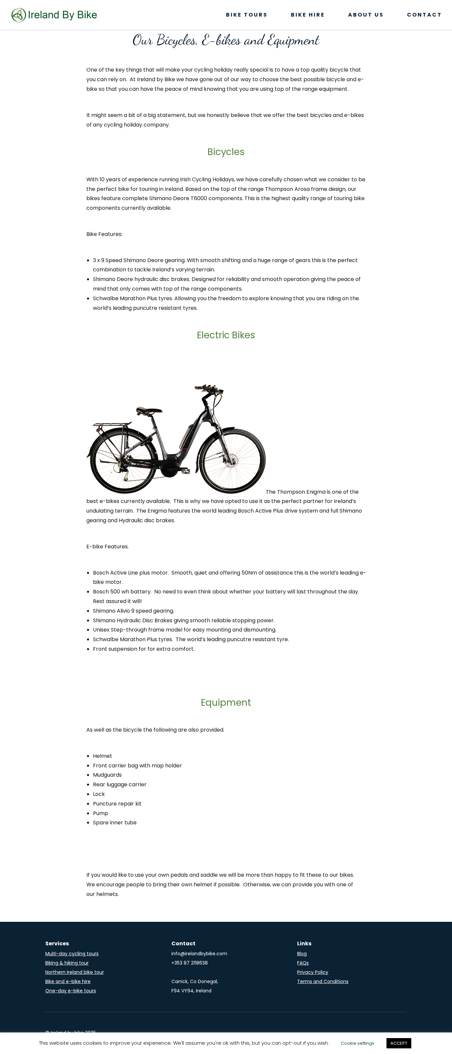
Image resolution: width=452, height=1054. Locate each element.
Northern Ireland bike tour (74, 972)
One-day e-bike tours (70, 990)
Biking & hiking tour (67, 963)
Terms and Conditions (322, 981)
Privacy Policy (312, 972)
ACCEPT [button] (398, 1043)
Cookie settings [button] (357, 1043)
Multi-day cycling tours (72, 953)
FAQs (303, 963)
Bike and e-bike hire (68, 981)
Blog (302, 953)
